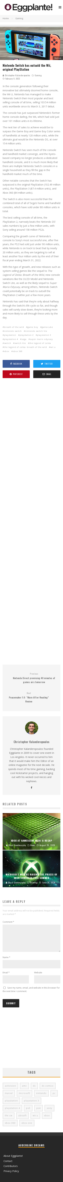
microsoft (24, 1093)
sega (24, 339)
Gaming (38, 75)
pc (54, 1093)
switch (7, 343)
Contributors (11, 1166)
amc (24, 1085)
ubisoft (22, 1115)
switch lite (20, 343)
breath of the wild (14, 327)
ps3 (28, 1108)
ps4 (38, 1108)
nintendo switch (13, 331)
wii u (53, 347)
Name (6, 957)
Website (38, 972)
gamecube (47, 327)
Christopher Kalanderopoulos (17, 75)
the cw (8, 1115)
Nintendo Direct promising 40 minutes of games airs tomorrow (34, 678)
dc (34, 1085)
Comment (8, 921)
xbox (6, 351)
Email (6, 972)
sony (49, 1108)
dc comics (47, 1085)
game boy (32, 327)
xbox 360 (17, 351)
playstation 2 (27, 335)
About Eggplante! (13, 1155)
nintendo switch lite (36, 331)
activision (10, 1085)
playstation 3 (44, 335)
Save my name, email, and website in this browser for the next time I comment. (31, 989)
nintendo (41, 1093)
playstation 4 (11, 339)
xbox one (27, 1122)
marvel (9, 1093)
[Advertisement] (31, 522)
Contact (8, 1161)
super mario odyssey (41, 339)
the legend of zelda (40, 343)
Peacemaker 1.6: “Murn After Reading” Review (29, 697)
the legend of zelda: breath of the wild (25, 347)
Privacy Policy (11, 1171)
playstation (10, 335)
